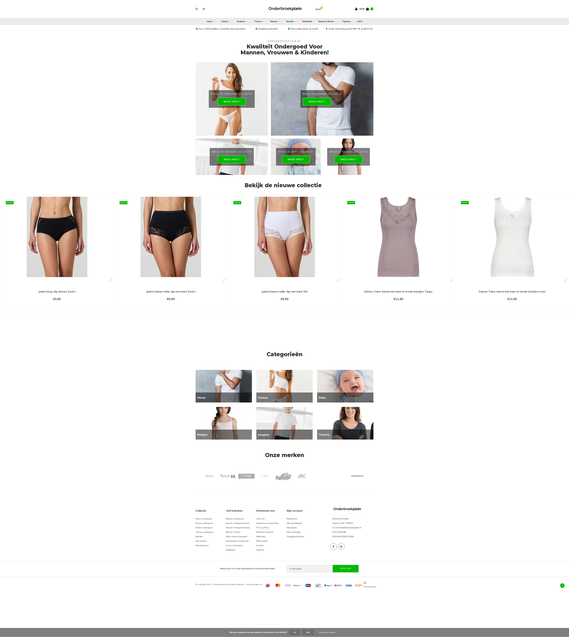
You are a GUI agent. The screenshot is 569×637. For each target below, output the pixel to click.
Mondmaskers (202, 545)
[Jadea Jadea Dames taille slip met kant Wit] (171, 237)
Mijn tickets (292, 527)
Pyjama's (347, 21)
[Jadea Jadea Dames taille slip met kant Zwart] (57, 237)
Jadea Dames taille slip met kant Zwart (57, 291)
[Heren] (224, 386)
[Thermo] (345, 423)
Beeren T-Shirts (233, 532)
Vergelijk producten (295, 536)
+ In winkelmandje (57, 308)
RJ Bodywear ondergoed (237, 541)
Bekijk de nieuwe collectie (283, 185)
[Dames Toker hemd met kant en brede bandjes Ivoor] (398, 237)
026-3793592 (347, 523)
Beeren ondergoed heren (237, 523)
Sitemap (260, 550)
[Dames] (284, 386)
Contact (259, 545)
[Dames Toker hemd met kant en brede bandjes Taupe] (284, 237)
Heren (210, 21)
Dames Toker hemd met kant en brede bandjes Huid (512, 325)
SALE (359, 21)
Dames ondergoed (204, 523)
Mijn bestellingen (294, 523)
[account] (357, 9)
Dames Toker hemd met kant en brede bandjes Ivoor (398, 291)
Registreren (292, 519)
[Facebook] (333, 546)
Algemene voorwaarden (267, 523)
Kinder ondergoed (204, 527)
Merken (273, 21)
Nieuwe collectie (326, 21)
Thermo (258, 21)
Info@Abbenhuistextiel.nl (349, 527)
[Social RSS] (341, 546)
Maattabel (307, 21)
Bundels (290, 21)
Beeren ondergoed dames (238, 527)
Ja (295, 632)
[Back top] (562, 585)
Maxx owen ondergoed (236, 536)
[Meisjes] (224, 423)
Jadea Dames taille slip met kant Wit (171, 291)
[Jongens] (284, 423)
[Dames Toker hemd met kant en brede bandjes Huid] (512, 253)
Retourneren (262, 541)
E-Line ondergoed (234, 545)
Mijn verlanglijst (294, 532)
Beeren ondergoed (234, 519)
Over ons (260, 519)
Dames (225, 21)
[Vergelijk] (204, 8)
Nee (308, 632)
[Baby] (345, 386)
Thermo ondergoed (204, 532)
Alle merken (201, 541)
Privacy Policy (262, 527)
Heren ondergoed (204, 519)
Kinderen (241, 21)
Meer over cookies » (327, 632)
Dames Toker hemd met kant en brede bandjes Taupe (284, 291)
